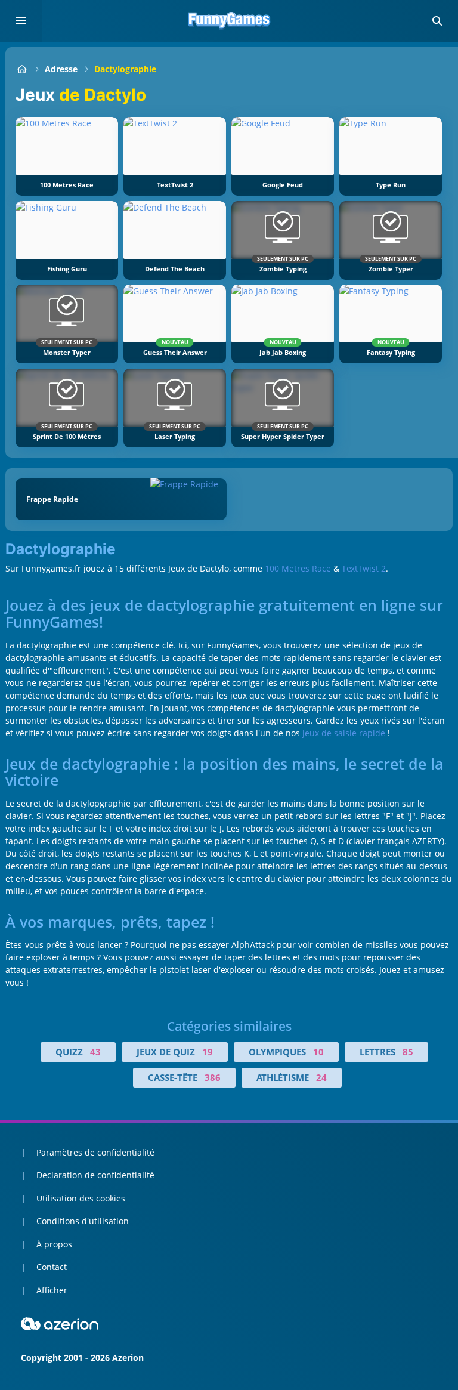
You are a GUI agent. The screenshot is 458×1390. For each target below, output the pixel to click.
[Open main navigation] (21, 21)
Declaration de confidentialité (95, 1175)
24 (321, 1077)
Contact (51, 1266)
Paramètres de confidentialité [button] (95, 1152)
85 (408, 1052)
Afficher (51, 1290)
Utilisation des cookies (80, 1198)
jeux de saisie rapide (343, 733)
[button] (437, 21)
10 (318, 1052)
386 (213, 1077)
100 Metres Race (298, 568)
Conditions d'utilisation (82, 1221)
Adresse (61, 69)
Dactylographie (125, 69)
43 (95, 1052)
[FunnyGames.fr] (22, 69)
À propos (54, 1244)
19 (207, 1052)
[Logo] (229, 21)
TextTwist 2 (364, 568)
